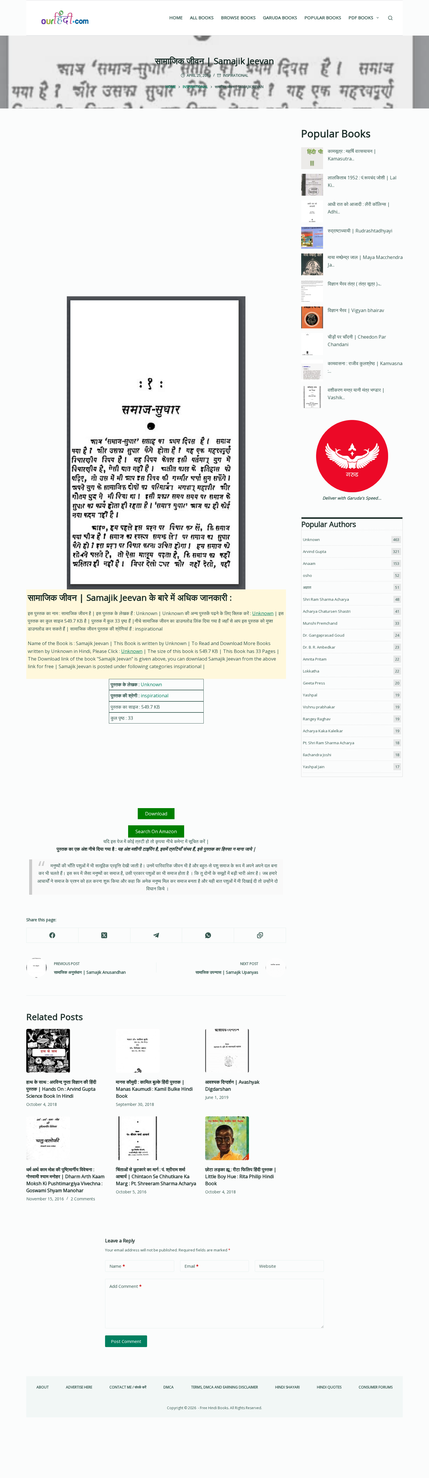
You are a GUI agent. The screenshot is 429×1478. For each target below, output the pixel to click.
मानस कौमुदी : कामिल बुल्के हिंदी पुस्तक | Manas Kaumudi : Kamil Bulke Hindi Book (154, 1089)
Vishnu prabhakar (319, 707)
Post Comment (126, 1341)
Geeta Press (314, 683)
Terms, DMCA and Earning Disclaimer (224, 1387)
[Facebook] (53, 935)
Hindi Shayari (287, 1387)
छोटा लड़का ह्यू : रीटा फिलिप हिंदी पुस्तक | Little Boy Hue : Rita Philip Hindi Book (240, 1176)
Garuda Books (280, 17)
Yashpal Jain (314, 766)
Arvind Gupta (314, 551)
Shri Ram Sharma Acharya (326, 599)
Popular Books (322, 17)
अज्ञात (307, 587)
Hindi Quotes (329, 1387)
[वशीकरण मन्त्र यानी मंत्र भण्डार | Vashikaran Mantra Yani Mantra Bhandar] (312, 397)
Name (117, 1266)
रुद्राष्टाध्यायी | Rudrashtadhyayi (360, 230)
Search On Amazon (156, 831)
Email (191, 1266)
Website (267, 1266)
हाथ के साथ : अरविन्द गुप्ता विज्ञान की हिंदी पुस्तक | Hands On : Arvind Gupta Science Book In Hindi (61, 1089)
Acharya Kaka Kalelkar (323, 730)
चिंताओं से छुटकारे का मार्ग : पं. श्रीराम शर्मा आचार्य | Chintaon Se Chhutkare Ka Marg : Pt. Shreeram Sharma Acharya (156, 1176)
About (42, 1387)
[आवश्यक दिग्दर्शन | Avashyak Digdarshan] (245, 1051)
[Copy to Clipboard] (260, 935)
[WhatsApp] (208, 935)
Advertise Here (79, 1387)
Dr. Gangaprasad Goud (323, 635)
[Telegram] (156, 935)
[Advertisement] (156, 169)
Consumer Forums (376, 1387)
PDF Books (360, 17)
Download (156, 813)
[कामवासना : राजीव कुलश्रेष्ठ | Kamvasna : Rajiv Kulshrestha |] (312, 370)
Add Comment (125, 1286)
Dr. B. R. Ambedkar (319, 647)
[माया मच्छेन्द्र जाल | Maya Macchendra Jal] (312, 264)
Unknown (262, 613)
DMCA (168, 1387)
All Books (202, 17)
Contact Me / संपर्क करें (127, 1387)
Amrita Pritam (315, 659)
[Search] (390, 18)
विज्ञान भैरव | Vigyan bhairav (356, 310)
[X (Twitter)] (104, 935)
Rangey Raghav (317, 719)
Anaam (309, 563)
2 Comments (83, 1199)
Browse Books (238, 17)
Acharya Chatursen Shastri (326, 611)
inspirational (235, 75)
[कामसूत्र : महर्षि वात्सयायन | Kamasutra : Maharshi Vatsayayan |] (312, 158)
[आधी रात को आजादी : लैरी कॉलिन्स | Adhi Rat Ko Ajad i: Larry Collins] (312, 211)
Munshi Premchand (320, 623)
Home (176, 17)
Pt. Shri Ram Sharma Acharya (328, 742)
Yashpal (310, 695)
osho (307, 575)
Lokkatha (311, 671)
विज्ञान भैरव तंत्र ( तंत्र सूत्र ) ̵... (354, 284)
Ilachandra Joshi (317, 754)
